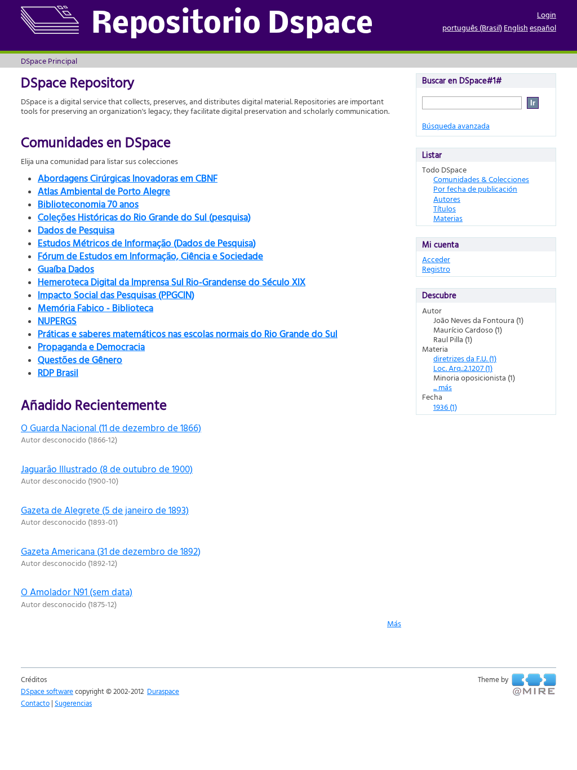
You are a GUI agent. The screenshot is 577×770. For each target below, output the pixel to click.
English (516, 27)
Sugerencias (73, 703)
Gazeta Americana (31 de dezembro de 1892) (111, 551)
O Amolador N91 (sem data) (76, 592)
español (543, 27)
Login (546, 14)
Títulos (444, 208)
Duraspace (163, 691)
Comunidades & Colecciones (481, 179)
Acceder (436, 259)
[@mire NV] (534, 685)
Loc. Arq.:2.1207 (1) (462, 368)
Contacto (35, 703)
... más (442, 387)
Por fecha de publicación (475, 188)
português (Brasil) (472, 27)
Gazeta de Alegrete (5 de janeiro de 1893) (105, 510)
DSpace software (47, 691)
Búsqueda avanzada (456, 125)
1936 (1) (445, 407)
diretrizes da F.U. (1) (464, 358)
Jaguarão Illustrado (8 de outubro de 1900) (107, 469)
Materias (448, 218)
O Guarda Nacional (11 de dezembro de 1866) (111, 428)
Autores (446, 199)
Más (394, 623)
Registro (436, 269)
